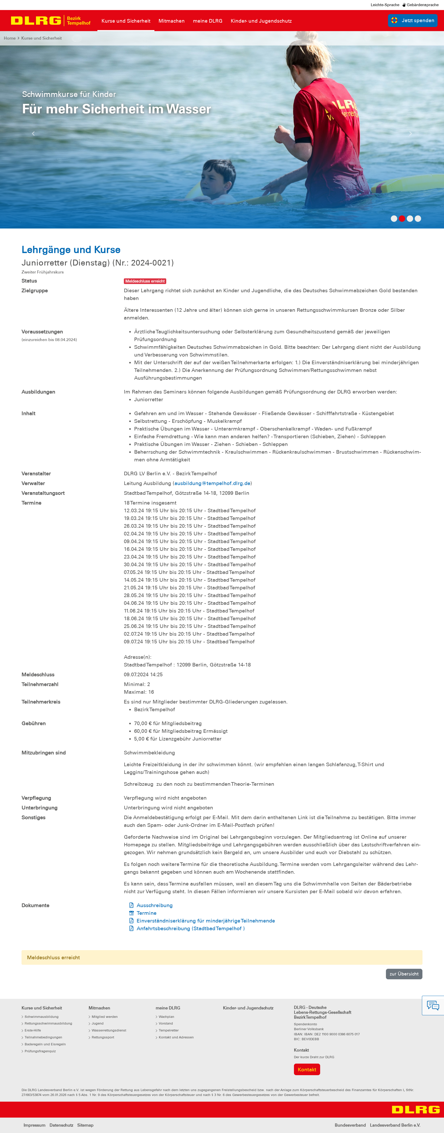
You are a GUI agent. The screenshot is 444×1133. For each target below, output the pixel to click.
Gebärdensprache (422, 5)
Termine (146, 913)
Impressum (34, 1125)
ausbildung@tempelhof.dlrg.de (212, 483)
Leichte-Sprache (385, 5)
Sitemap (85, 1125)
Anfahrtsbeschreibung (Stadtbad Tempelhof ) (191, 928)
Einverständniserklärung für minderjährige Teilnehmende (206, 921)
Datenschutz (61, 1125)
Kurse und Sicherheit (41, 38)
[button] (33, 135)
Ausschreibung (155, 905)
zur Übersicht (404, 973)
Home (10, 38)
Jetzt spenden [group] (418, 20)
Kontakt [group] (307, 1069)
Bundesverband (350, 1125)
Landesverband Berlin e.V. (395, 1125)
